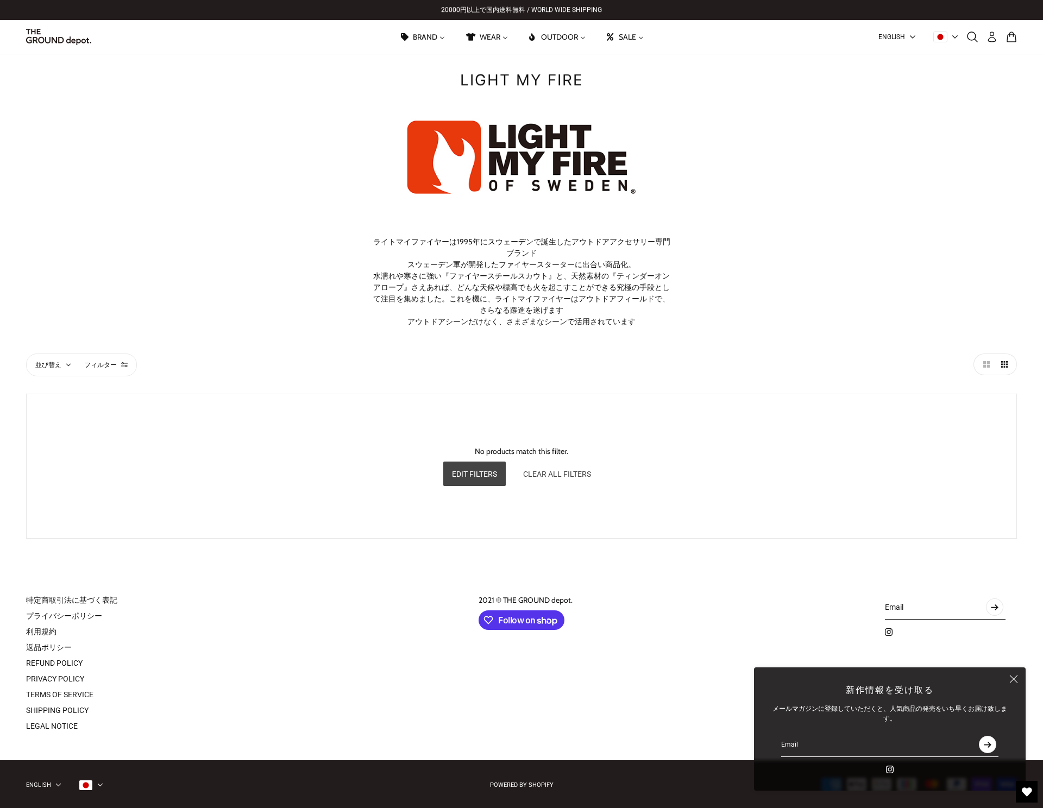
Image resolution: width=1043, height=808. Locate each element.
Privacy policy (55, 678)
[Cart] (1011, 36)
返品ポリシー (49, 647)
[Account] (992, 36)
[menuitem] (422, 37)
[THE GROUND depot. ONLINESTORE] (58, 37)
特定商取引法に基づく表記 (71, 600)
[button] (984, 364)
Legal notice (52, 726)
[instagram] (890, 769)
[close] (1013, 679)
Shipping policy (57, 710)
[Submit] (987, 744)
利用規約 (41, 631)
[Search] (972, 36)
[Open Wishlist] (1027, 792)
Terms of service (59, 694)
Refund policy (54, 663)
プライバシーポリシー (64, 615)
